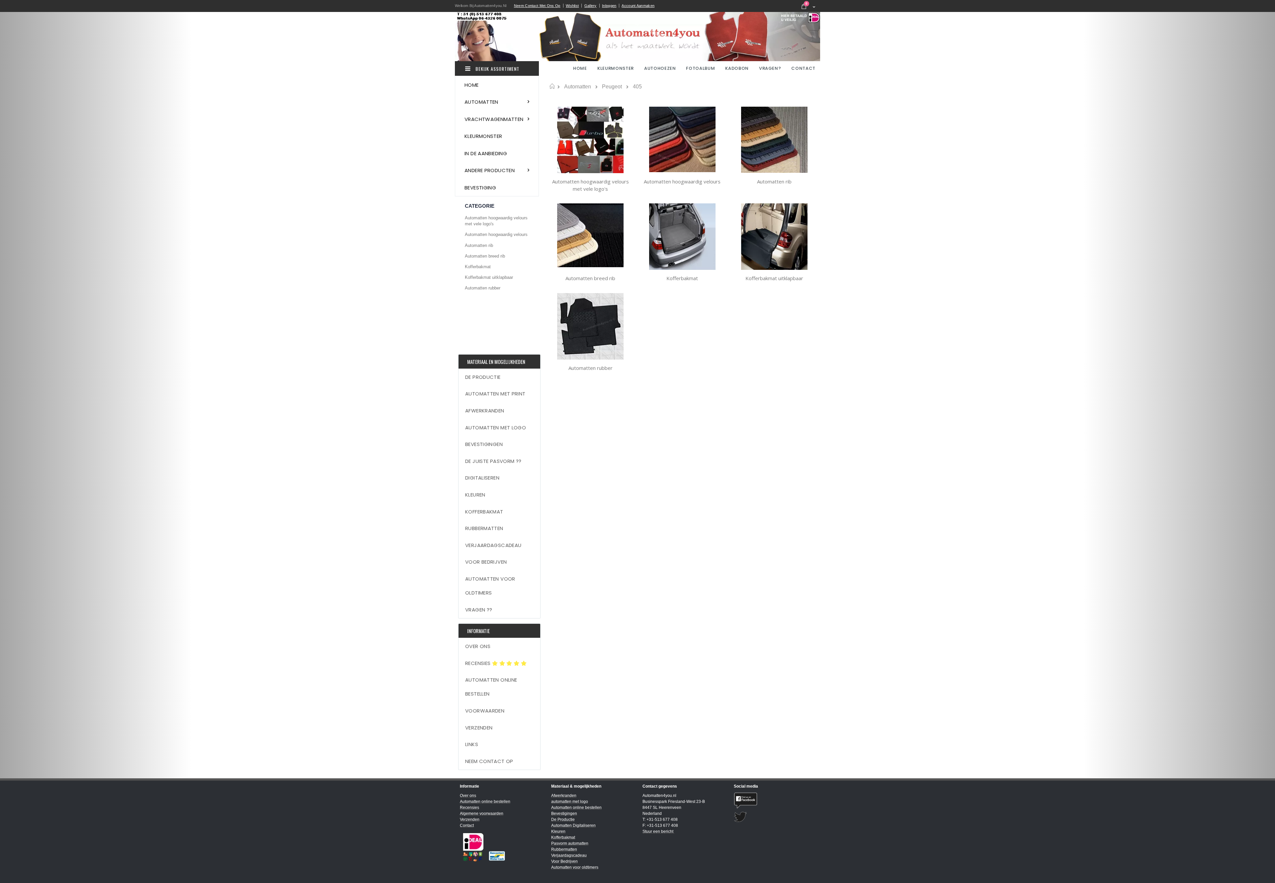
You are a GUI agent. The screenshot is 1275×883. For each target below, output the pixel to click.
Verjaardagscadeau (493, 545)
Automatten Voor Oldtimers (490, 585)
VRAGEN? (770, 68)
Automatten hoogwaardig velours (682, 181)
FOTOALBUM (700, 68)
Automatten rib (774, 181)
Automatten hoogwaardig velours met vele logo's (590, 185)
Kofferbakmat (682, 278)
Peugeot (612, 86)
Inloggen (609, 6)
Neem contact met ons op (537, 6)
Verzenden (478, 727)
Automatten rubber (590, 368)
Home (552, 86)
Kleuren (475, 494)
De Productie (483, 377)
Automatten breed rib (590, 278)
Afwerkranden (484, 410)
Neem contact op (489, 761)
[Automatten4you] (637, 36)
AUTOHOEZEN (660, 68)
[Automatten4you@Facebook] (774, 800)
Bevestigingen (484, 444)
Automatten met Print (495, 393)
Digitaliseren (482, 477)
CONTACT (803, 68)
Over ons (477, 646)
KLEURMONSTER (615, 68)
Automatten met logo (495, 427)
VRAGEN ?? (478, 609)
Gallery (590, 6)
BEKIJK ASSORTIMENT (496, 68)
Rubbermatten (484, 528)
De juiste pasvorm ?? (493, 461)
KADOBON (737, 68)
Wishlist (572, 6)
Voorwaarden (484, 710)
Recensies (478, 663)
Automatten (577, 86)
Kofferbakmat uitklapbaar (774, 278)
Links (471, 744)
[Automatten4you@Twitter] (774, 817)
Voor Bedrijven (486, 561)
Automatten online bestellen (491, 686)
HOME (580, 68)
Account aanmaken (638, 6)
